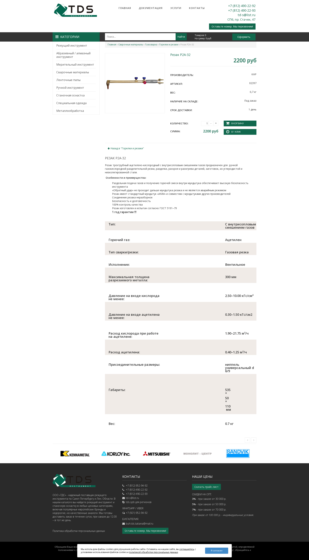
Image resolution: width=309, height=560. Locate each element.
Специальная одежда (71, 103)
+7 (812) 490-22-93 (242, 10)
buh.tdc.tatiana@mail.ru (139, 523)
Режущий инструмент (71, 45)
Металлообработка (70, 111)
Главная (125, 8)
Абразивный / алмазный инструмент (73, 55)
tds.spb (130, 502)
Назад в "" (127, 148)
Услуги (175, 8)
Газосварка (151, 44)
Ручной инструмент (70, 88)
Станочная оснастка (70, 95)
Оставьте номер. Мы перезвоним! (232, 26)
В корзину (237, 123)
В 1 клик (236, 131)
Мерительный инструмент (75, 64)
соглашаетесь (186, 549)
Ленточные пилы (68, 80)
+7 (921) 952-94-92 (137, 512)
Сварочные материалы (72, 72)
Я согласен (216, 550)
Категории (69, 37)
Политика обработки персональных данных (79, 531)
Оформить (243, 37)
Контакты (197, 8)
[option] (73, 453)
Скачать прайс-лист (206, 486)
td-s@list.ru (247, 15)
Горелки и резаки (168, 44)
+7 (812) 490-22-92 (242, 6)
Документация (151, 8)
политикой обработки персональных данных (153, 552)
